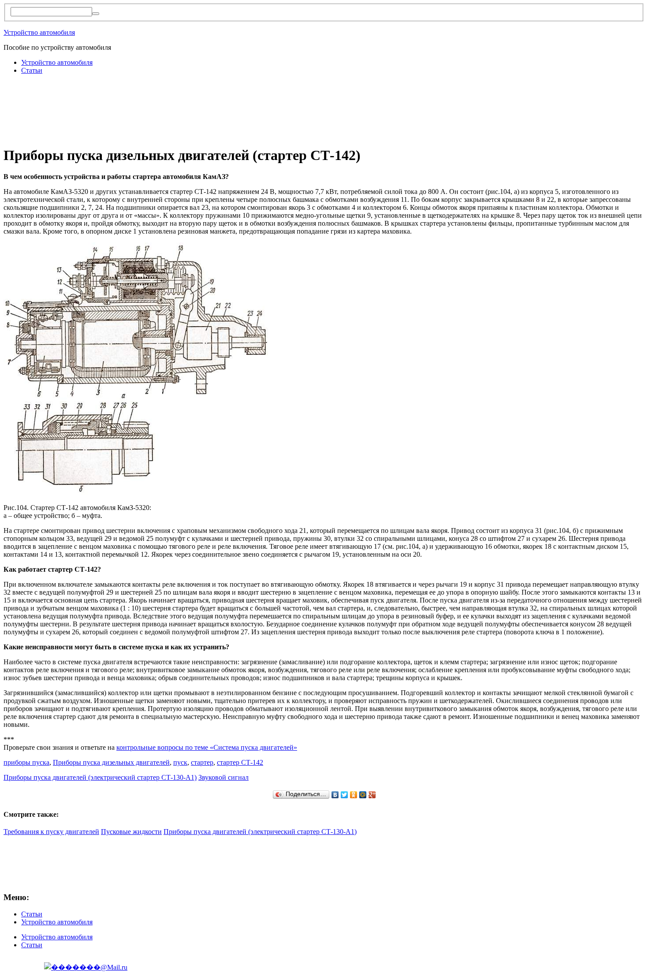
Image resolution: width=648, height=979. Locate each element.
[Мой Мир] (363, 794)
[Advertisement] (164, 101)
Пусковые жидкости (131, 831)
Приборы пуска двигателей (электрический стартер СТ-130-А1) (100, 777)
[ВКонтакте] (335, 794)
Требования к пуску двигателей (51, 831)
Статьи (31, 70)
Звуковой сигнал (223, 777)
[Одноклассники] (353, 794)
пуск (180, 762)
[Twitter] (344, 794)
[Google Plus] (372, 794)
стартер (202, 762)
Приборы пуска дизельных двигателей (111, 762)
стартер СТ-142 (240, 762)
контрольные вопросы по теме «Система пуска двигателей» (206, 747)
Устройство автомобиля (39, 32)
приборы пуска (26, 762)
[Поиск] (95, 13)
